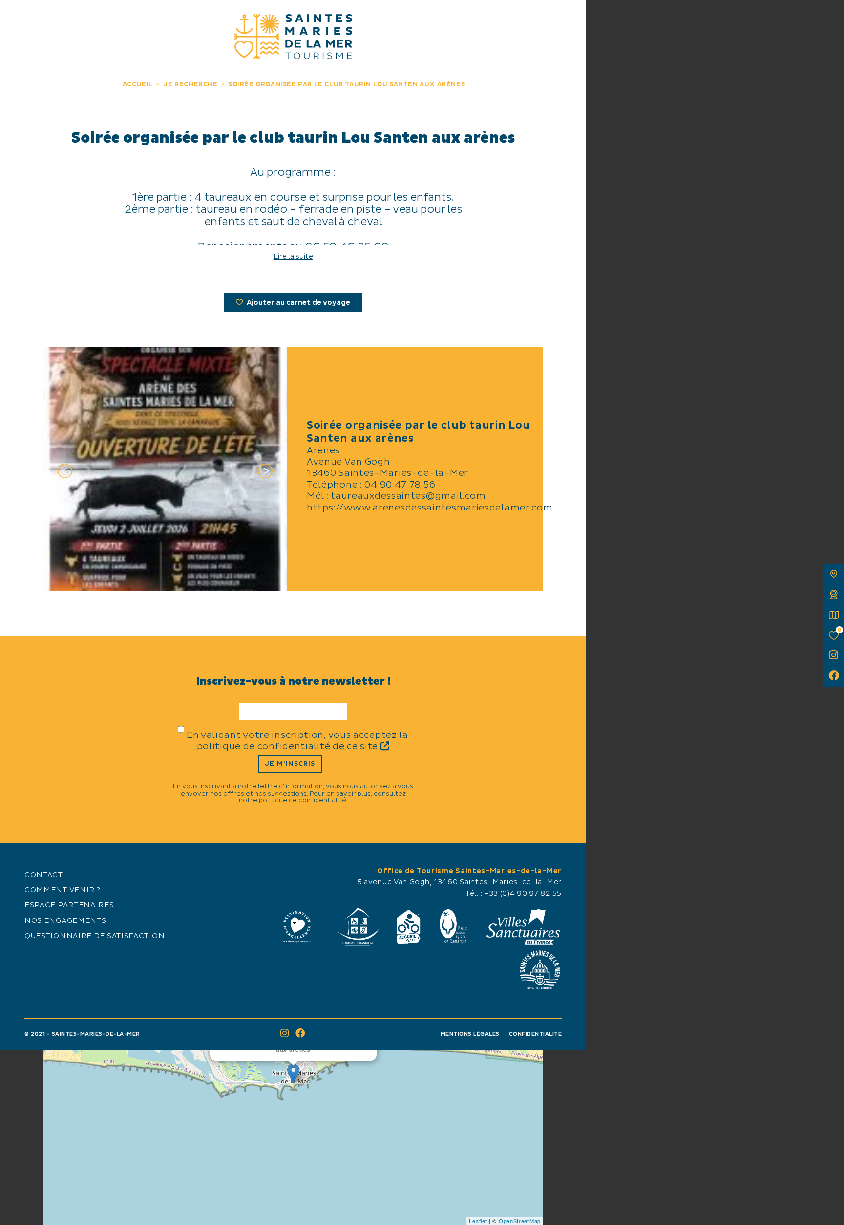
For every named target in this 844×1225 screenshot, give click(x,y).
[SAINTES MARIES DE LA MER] (293, 36)
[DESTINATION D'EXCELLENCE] (297, 926)
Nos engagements (65, 921)
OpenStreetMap (520, 1221)
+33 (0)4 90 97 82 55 (523, 893)
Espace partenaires (69, 905)
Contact (43, 875)
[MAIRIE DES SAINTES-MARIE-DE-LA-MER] (540, 969)
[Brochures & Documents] (833, 615)
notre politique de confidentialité (292, 800)
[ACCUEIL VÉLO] (408, 926)
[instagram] (833, 656)
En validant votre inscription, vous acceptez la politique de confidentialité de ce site (297, 741)
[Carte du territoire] (833, 574)
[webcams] (833, 594)
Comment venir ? (62, 890)
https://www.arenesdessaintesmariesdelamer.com (430, 507)
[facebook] (833, 676)
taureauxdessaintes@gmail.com (408, 496)
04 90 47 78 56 (399, 484)
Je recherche (412, 18)
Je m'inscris (290, 764)
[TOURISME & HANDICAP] (358, 926)
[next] (265, 473)
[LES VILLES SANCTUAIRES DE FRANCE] (523, 926)
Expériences (174, 18)
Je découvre (82, 18)
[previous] (65, 473)
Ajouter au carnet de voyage (297, 302)
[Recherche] (567, 18)
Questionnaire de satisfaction (94, 936)
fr (18, 18)
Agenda (503, 18)
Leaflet (478, 1221)
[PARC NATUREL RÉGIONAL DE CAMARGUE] (453, 926)
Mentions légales (470, 1034)
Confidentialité (535, 1034)
